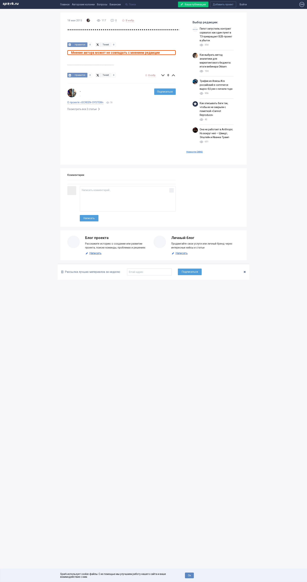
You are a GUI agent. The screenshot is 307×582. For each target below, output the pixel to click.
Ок (189, 575)
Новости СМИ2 (194, 151)
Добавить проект (223, 4)
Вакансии (115, 4)
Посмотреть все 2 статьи (82, 109)
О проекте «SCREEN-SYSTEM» (85, 102)
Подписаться (165, 91)
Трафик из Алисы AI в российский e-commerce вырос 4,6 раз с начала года (216, 85)
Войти (243, 4)
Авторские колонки (83, 4)
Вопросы (102, 4)
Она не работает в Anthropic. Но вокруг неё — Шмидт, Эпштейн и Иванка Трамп (216, 133)
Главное (65, 4)
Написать (95, 253)
